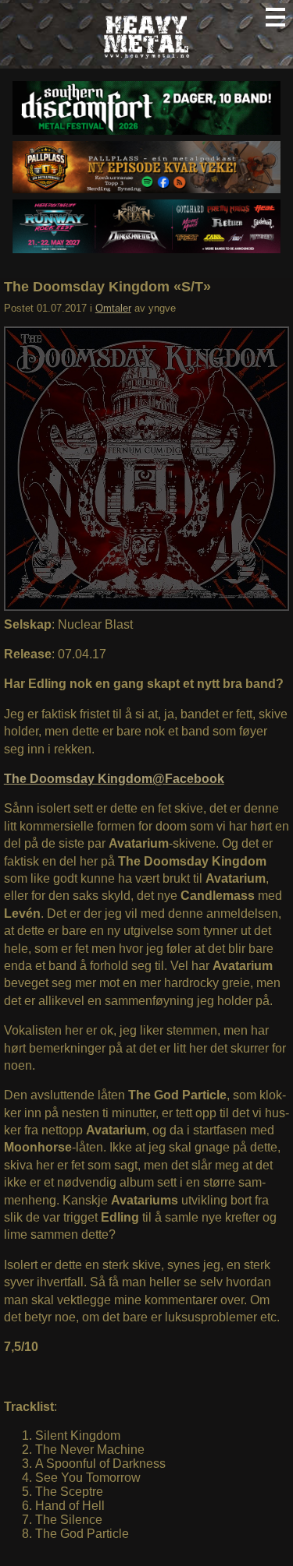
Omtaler (113, 308)
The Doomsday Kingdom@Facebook (114, 778)
